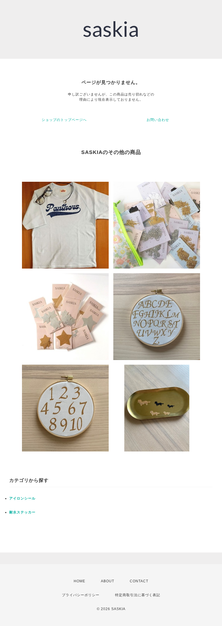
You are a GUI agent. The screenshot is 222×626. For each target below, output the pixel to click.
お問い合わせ (158, 120)
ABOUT (107, 581)
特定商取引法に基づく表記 (137, 595)
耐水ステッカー (22, 512)
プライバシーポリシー (80, 595)
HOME (79, 581)
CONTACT (139, 581)
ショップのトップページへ (64, 120)
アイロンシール (22, 498)
